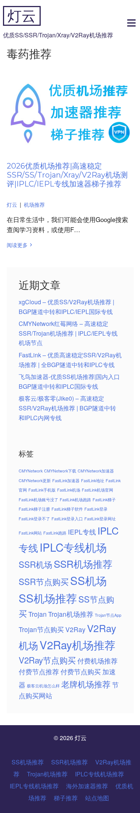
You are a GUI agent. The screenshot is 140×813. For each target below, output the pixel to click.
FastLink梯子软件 (67, 509)
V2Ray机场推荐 (77, 644)
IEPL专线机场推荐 (34, 786)
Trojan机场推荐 (70, 614)
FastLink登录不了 (34, 518)
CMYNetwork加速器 (96, 471)
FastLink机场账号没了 (38, 499)
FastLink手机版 (42, 490)
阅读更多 (17, 245)
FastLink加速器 (66, 480)
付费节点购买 (80, 671)
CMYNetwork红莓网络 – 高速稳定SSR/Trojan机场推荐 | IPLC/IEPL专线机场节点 (68, 333)
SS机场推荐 (48, 598)
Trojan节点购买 (41, 629)
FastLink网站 (30, 533)
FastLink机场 (68, 490)
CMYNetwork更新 (35, 480)
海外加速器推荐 (87, 786)
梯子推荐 (66, 798)
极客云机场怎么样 (43, 686)
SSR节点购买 (44, 581)
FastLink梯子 (104, 499)
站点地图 (97, 798)
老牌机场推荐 (86, 684)
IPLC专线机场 (73, 547)
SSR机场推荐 (83, 563)
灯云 (21, 16)
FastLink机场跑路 (75, 499)
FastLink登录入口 (67, 518)
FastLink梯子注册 (34, 509)
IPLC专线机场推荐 (99, 774)
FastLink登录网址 (100, 518)
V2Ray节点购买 (47, 660)
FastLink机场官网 (97, 490)
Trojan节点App (108, 615)
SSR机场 (35, 564)
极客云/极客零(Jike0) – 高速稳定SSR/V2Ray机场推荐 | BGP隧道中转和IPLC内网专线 (67, 408)
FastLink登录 (96, 509)
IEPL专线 (82, 531)
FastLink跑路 (54, 533)
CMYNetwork (31, 471)
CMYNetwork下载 (60, 471)
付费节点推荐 (39, 671)
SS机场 (88, 580)
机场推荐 (34, 204)
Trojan (37, 614)
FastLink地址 (92, 480)
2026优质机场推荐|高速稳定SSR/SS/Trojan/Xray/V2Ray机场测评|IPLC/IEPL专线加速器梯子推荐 (67, 174)
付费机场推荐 (97, 660)
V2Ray (75, 629)
